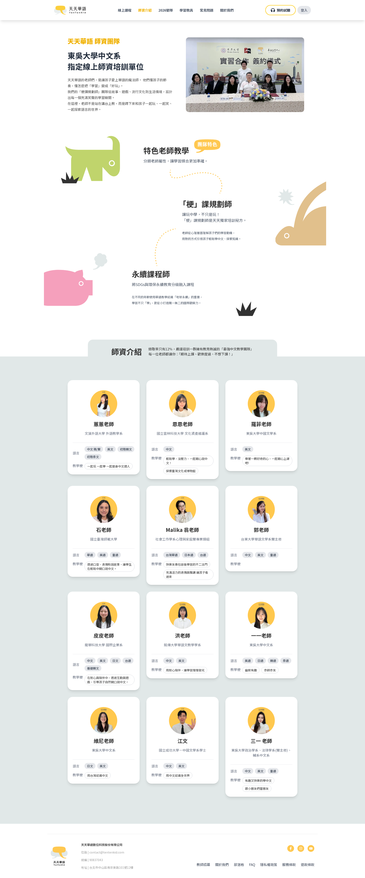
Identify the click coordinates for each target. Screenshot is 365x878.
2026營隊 (165, 10)
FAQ (252, 864)
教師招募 (203, 864)
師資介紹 (145, 10)
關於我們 (227, 10)
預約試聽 (283, 10)
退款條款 (307, 864)
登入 (304, 10)
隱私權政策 (268, 864)
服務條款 (289, 864)
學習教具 (186, 10)
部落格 (239, 864)
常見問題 (206, 10)
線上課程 (124, 10)
